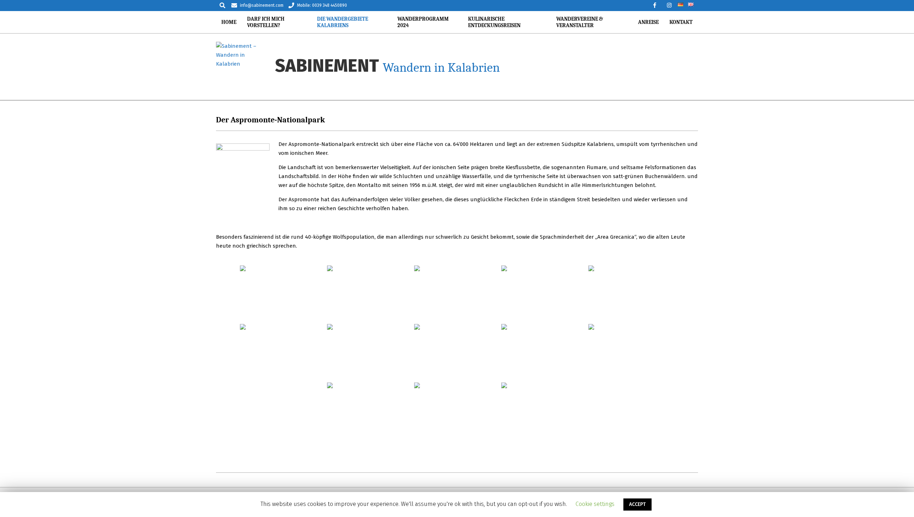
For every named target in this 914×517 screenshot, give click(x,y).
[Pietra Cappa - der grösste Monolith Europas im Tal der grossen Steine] (544, 294)
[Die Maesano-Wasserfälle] (544, 411)
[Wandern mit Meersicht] (457, 294)
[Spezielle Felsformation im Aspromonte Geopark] (370, 411)
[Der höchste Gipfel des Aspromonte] (544, 352)
